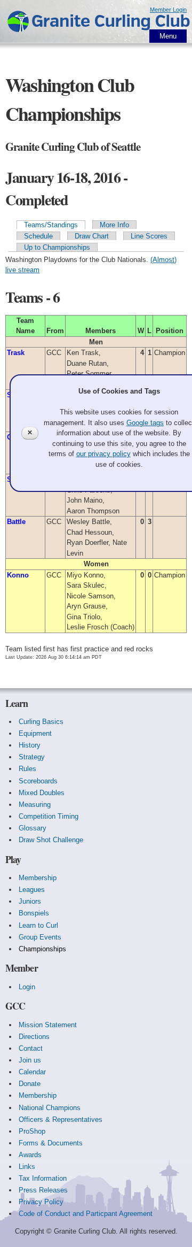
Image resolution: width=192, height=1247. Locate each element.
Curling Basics (41, 722)
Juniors (30, 901)
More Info (114, 225)
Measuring (35, 804)
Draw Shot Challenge (51, 840)
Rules (27, 769)
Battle (16, 522)
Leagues (32, 890)
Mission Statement (48, 1025)
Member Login (168, 9)
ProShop (32, 1131)
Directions (34, 1037)
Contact (31, 1048)
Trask (16, 353)
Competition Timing (48, 816)
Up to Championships (57, 247)
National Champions (50, 1108)
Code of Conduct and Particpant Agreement (86, 1214)
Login (27, 987)
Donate (30, 1084)
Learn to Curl (38, 925)
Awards (30, 1155)
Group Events (40, 937)
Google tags (145, 423)
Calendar (32, 1072)
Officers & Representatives (60, 1119)
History (30, 745)
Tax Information (43, 1178)
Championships (42, 949)
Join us (30, 1060)
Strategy (32, 757)
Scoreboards (38, 781)
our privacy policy (103, 454)
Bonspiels (34, 913)
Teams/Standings (51, 225)
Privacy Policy (41, 1202)
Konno (18, 575)
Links (27, 1167)
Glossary (32, 828)
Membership (38, 878)
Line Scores (149, 236)
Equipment (35, 733)
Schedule (38, 236)
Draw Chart (92, 236)
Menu (168, 36)
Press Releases (43, 1190)
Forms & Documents (51, 1143)
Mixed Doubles (42, 793)
